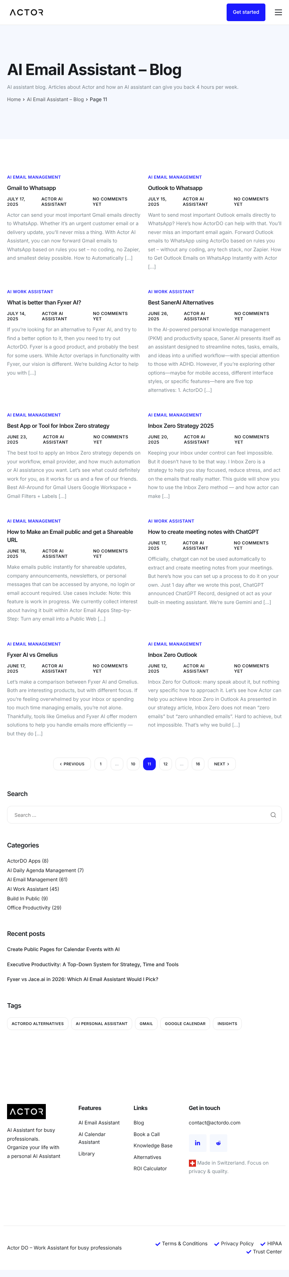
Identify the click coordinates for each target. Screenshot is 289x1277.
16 (198, 763)
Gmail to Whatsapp (31, 187)
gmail (146, 1023)
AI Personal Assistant (102, 1023)
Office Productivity (28, 908)
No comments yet (110, 201)
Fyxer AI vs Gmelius (32, 654)
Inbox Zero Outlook (172, 654)
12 (166, 763)
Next (220, 763)
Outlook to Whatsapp (175, 187)
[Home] (26, 12)
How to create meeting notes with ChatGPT (203, 531)
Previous (74, 763)
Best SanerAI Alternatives (181, 302)
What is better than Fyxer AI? (44, 302)
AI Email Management (34, 177)
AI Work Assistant (30, 291)
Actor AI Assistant (54, 201)
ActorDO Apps (24, 861)
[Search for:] (144, 815)
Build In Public (23, 899)
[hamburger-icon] (278, 12)
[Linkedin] (198, 1143)
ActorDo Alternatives (38, 1023)
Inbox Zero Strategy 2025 (181, 425)
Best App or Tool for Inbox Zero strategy (58, 425)
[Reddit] (218, 1143)
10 (133, 763)
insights (227, 1023)
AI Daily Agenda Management (41, 871)
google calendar (185, 1023)
